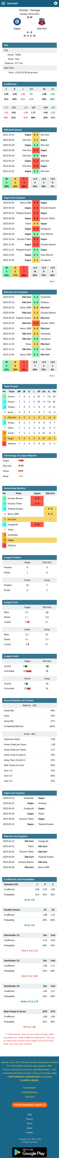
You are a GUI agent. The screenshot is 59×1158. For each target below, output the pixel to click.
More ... (53, 281)
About (29, 1128)
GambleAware (29, 1088)
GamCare (29, 1097)
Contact (29, 1132)
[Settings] (56, 3)
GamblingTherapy (30, 1092)
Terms (29, 1123)
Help (29, 1114)
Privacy (29, 1119)
